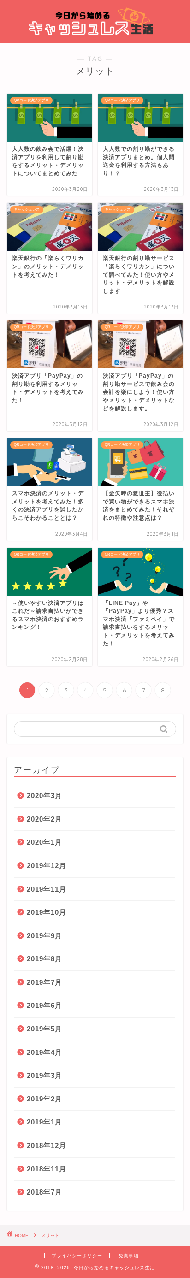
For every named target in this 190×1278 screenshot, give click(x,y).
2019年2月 (44, 1099)
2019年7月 (44, 982)
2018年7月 (44, 1192)
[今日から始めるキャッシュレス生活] (95, 35)
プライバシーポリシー (77, 1255)
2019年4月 (44, 1052)
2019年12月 (46, 866)
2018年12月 (46, 1145)
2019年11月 (46, 889)
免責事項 (129, 1255)
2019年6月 (44, 1005)
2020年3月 (44, 795)
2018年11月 (46, 1169)
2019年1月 (44, 1122)
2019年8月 (44, 959)
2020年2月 (44, 819)
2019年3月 (44, 1075)
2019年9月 (44, 936)
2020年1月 (44, 842)
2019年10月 (46, 912)
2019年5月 (44, 1029)
